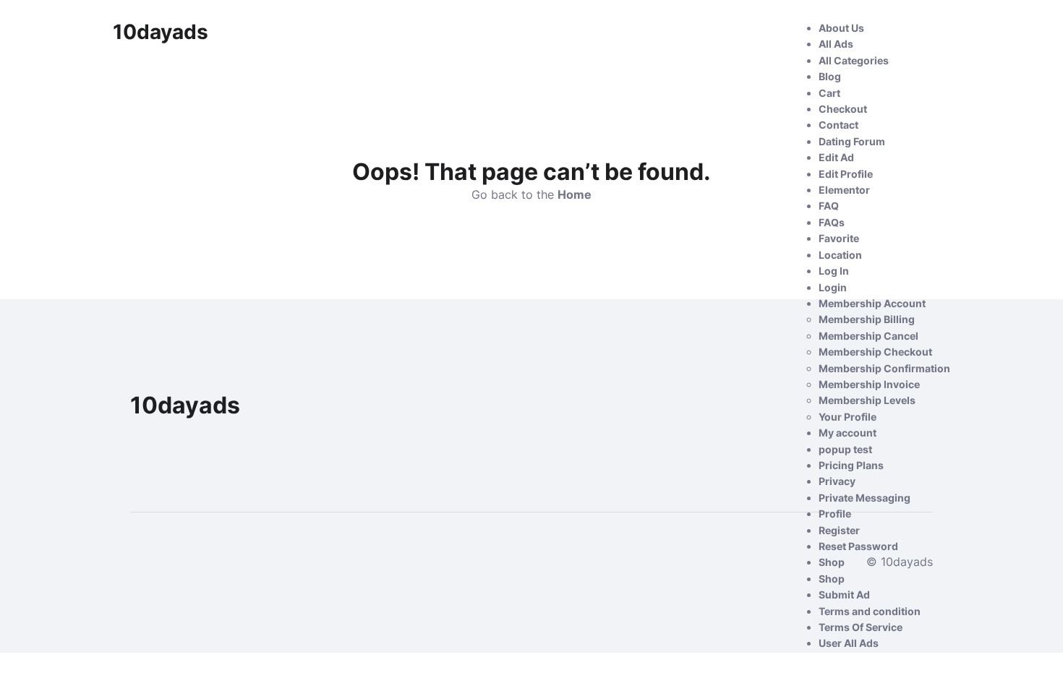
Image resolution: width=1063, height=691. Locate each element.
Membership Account (872, 303)
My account (847, 432)
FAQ (829, 205)
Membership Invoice (869, 384)
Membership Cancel (868, 336)
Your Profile (847, 417)
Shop (832, 562)
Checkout (843, 109)
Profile (835, 513)
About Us (841, 28)
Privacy (837, 481)
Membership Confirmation (884, 368)
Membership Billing (867, 319)
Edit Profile (846, 174)
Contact (838, 125)
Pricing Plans (851, 465)
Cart (829, 93)
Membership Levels (867, 400)
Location (840, 255)
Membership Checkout (875, 352)
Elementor (844, 190)
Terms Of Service (860, 627)
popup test (845, 449)
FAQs (832, 222)
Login (833, 287)
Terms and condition (870, 611)
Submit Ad (844, 594)
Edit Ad (836, 157)
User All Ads (849, 643)
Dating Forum (852, 141)
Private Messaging (864, 498)
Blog (830, 76)
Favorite (839, 238)
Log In (834, 271)
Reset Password (858, 546)
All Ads (836, 44)
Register (839, 530)
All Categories (854, 60)
